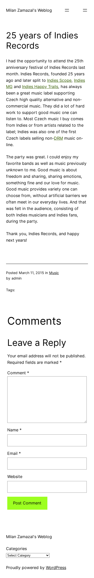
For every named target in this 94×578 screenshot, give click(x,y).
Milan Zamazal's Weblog (29, 10)
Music (54, 273)
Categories (16, 548)
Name (14, 429)
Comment (18, 372)
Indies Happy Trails (40, 86)
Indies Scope (59, 80)
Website (14, 476)
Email (14, 453)
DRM (58, 138)
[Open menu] (67, 10)
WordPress (56, 567)
